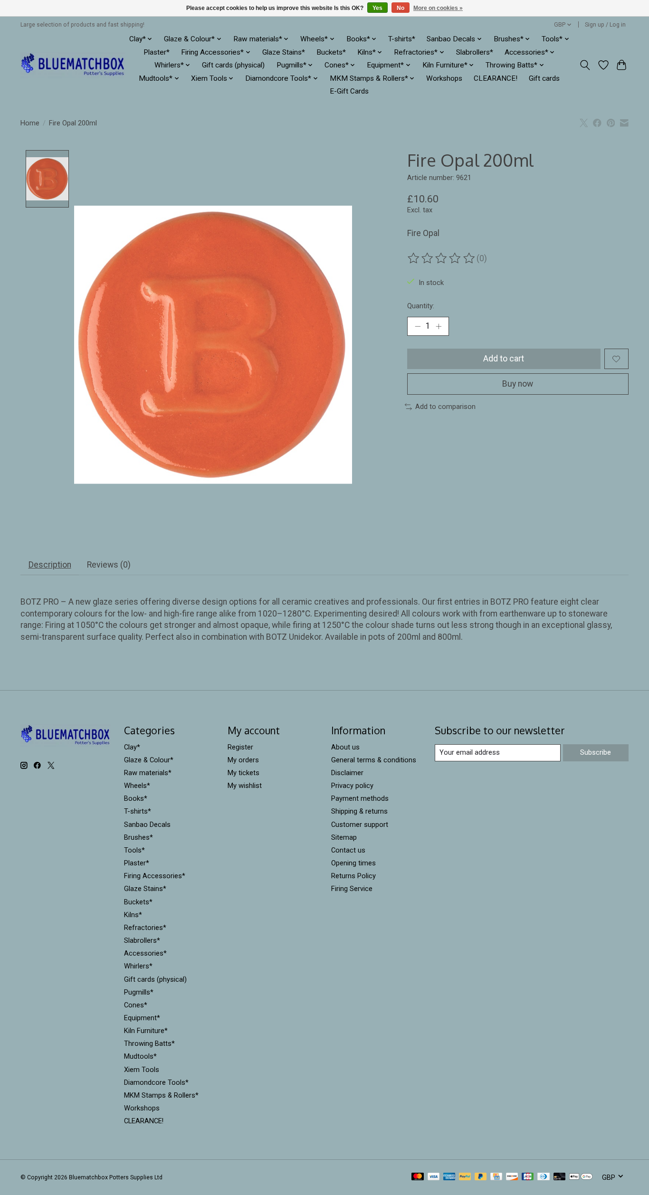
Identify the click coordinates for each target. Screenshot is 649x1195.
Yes (377, 8)
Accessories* (145, 953)
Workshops (444, 78)
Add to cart (503, 358)
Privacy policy (352, 785)
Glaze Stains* (283, 52)
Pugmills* (138, 992)
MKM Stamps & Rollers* (161, 1095)
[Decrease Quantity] (417, 326)
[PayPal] (465, 1177)
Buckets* (331, 52)
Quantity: (420, 306)
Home (29, 123)
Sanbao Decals (147, 824)
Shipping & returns (359, 811)
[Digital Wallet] (580, 1177)
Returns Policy (353, 876)
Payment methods (360, 798)
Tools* (134, 850)
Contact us (348, 850)
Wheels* (137, 785)
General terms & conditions (373, 760)
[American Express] (449, 1177)
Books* (135, 798)
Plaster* (156, 52)
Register (240, 747)
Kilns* (133, 914)
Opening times (353, 863)
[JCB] (528, 1177)
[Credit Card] (496, 1177)
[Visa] (434, 1177)
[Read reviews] (442, 258)
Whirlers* (138, 966)
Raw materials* (148, 772)
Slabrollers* (474, 52)
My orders (243, 760)
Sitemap (344, 837)
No (400, 8)
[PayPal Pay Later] (481, 1177)
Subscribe (595, 752)
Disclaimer (347, 772)
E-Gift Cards (349, 91)
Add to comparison (445, 406)
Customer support (359, 824)
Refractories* (145, 927)
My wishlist (245, 785)
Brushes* (138, 837)
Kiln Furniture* (146, 1030)
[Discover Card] (512, 1177)
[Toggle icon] (585, 65)
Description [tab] (50, 564)
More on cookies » (438, 8)
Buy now (517, 384)
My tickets (243, 772)
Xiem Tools (141, 1069)
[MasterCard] (417, 1177)
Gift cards (544, 78)
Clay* (132, 747)
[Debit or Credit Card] (560, 1177)
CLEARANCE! (495, 78)
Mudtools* (140, 1056)
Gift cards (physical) (233, 65)
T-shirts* (401, 39)
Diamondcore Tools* (156, 1082)
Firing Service (351, 888)
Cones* (135, 1005)
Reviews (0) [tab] (109, 564)
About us (345, 747)
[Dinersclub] (543, 1177)
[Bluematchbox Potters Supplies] (72, 65)
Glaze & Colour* (148, 760)
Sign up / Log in (605, 24)
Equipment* (142, 1018)
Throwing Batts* (149, 1043)
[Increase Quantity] (438, 326)
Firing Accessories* (154, 876)
